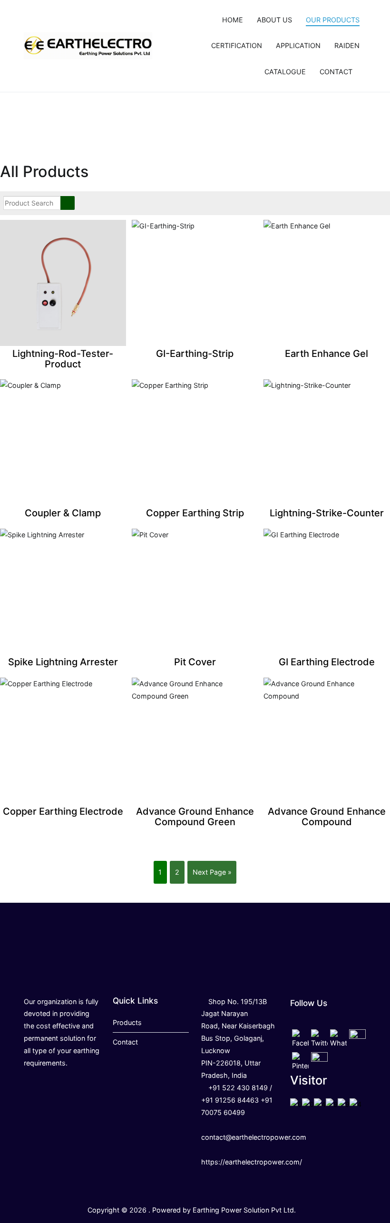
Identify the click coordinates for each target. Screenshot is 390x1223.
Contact (125, 1042)
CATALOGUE (285, 72)
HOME (232, 20)
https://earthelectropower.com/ (251, 1162)
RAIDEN (347, 45)
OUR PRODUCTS (333, 20)
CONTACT (336, 72)
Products (127, 1022)
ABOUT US (274, 20)
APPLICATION (298, 45)
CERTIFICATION (236, 45)
